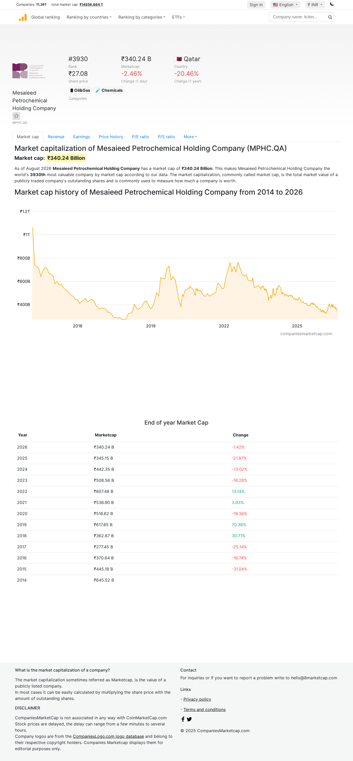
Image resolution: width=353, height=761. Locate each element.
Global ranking (45, 17)
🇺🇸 (283, 4)
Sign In (256, 4)
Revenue (56, 136)
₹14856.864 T (91, 4)
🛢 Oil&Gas (80, 90)
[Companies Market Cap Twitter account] (189, 720)
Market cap (28, 136)
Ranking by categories (140, 17)
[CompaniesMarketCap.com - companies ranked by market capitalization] (23, 17)
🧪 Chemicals (109, 90)
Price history (111, 136)
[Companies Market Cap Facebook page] (183, 720)
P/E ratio (140, 136)
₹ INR (313, 4)
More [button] (189, 136)
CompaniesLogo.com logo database (108, 736)
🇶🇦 (187, 59)
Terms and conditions (204, 709)
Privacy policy (197, 699)
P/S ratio (166, 136)
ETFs (177, 17)
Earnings (81, 136)
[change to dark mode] (332, 5)
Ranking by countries (88, 17)
